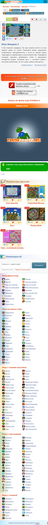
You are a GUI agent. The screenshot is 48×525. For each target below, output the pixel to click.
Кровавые (28, 290)
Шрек (7, 429)
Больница (8, 315)
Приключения (29, 298)
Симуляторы (9, 304)
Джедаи (27, 448)
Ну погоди (28, 401)
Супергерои (9, 351)
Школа (7, 362)
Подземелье (29, 346)
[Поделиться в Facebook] (3, 24)
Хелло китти (29, 423)
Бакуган (28, 371)
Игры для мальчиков (12, 287)
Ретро (7, 301)
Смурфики (28, 415)
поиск (16, 523)
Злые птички (9, 387)
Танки (27, 515)
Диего (27, 379)
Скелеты (28, 482)
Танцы (27, 351)
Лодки (7, 507)
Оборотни (28, 465)
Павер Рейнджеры (31, 404)
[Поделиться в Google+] (3, 27)
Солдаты (8, 485)
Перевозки (8, 343)
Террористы (9, 487)
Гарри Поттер (9, 379)
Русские (28, 301)
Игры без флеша (31, 282)
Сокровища (9, 348)
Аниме (7, 279)
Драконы (8, 451)
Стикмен (28, 485)
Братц (27, 374)
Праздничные (9, 298)
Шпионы (28, 490)
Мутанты (8, 462)
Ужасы (7, 354)
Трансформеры (10, 421)
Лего (6, 332)
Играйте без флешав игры (24, 92)
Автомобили (29, 498)
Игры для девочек (11, 285)
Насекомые (29, 462)
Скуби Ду (28, 412)
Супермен (28, 418)
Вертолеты (29, 501)
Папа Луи (8, 407)
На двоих (28, 296)
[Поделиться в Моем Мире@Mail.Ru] (3, 30)
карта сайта (29, 523)
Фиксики (28, 421)
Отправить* (39, 265)
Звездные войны (30, 385)
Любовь (7, 335)
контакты (22, 523)
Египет (27, 321)
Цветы (27, 357)
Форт (12, 225)
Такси (7, 515)
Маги (6, 460)
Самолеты (28, 512)
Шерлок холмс (30, 426)
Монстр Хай (29, 398)
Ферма (27, 354)
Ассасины (8, 437)
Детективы (8, 448)
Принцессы (29, 473)
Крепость (28, 329)
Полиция (8, 471)
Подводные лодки (11, 510)
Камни (27, 326)
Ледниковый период (32, 390)
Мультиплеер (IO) (31, 293)
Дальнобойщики (30, 446)
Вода (7, 318)
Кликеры (8, 290)
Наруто (7, 401)
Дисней (7, 382)
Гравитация (29, 318)
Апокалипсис (9, 312)
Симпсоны (8, 412)
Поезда (27, 510)
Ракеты (7, 512)
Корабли (28, 504)
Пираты (7, 468)
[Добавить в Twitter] (3, 36)
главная (10, 523)
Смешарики (9, 415)
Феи (6, 490)
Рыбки (26, 10)
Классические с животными (15, 13)
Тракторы (8, 518)
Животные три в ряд (36, 13)
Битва (27, 312)
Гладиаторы (29, 443)
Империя (8, 326)
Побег (7, 346)
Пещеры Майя (36, 225)
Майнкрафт (9, 293)
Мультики (8, 337)
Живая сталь (9, 385)
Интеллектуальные (31, 287)
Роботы (27, 476)
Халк (6, 423)
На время (8, 296)
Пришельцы (9, 476)
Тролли (27, 487)
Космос (7, 329)
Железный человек (31, 382)
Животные (16, 10)
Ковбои (7, 457)
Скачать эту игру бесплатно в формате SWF (25, 167)
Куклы (27, 457)
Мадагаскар (9, 393)
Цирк (6, 360)
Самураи (8, 482)
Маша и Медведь (31, 396)
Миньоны (8, 398)
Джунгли (8, 321)
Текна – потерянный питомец (12, 248)
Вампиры (28, 437)
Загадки (28, 279)
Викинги (28, 440)
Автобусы (8, 498)
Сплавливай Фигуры (36, 203)
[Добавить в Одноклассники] (3, 33)
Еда (6, 323)
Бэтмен (7, 376)
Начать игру (22, 106)
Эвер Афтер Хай (31, 429)
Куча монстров (12, 203)
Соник (7, 418)
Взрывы (27, 315)
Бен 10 (7, 374)
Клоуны (27, 454)
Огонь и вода (9, 404)
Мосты (27, 335)
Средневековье (30, 348)
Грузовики (8, 504)
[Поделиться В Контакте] (3, 39)
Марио (7, 396)
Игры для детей (30, 285)
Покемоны (28, 468)
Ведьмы (8, 440)
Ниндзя (7, 465)
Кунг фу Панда (10, 390)
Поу (6, 410)
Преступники (29, 471)
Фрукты (7, 357)
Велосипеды (9, 501)
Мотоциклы (29, 507)
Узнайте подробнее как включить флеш (25, 85)
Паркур (27, 340)
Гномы (7, 446)
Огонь (27, 337)
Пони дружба (29, 407)
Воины (7, 443)
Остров (7, 340)
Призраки (8, 473)
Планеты (28, 343)
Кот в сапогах (29, 387)
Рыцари (27, 479)
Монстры (28, 460)
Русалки (8, 479)
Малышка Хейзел (31, 393)
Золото (27, 323)
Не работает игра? (40, 65)
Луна (27, 332)
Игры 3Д (8, 282)
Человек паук (9, 426)
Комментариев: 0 (27, 65)
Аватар (7, 371)
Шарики (27, 360)
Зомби (7, 454)
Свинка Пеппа (30, 410)
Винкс (27, 376)
